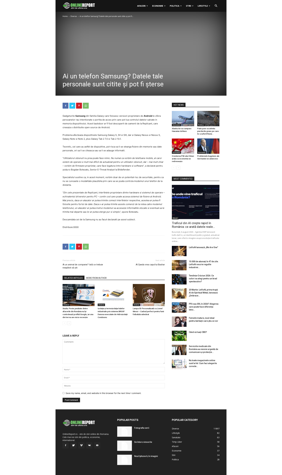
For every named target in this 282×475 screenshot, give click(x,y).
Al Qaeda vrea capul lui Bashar (150, 264)
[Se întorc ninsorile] (124, 446)
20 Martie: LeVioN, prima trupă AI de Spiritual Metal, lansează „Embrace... (203, 293)
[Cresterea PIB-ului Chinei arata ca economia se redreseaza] (183, 146)
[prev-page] (64, 323)
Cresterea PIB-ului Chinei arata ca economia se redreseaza (183, 158)
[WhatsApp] (86, 106)
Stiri (188, 5)
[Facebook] (65, 106)
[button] (215, 6)
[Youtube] (97, 445)
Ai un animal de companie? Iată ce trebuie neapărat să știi (83, 266)
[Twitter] (72, 106)
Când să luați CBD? (198, 332)
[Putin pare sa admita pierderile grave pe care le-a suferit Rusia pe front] (208, 118)
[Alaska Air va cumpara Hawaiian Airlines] (183, 118)
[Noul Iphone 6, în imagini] (124, 460)
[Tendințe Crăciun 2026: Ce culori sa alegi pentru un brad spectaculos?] (179, 279)
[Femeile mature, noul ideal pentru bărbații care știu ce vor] (179, 322)
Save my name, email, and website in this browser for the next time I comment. (103, 393)
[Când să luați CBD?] (179, 336)
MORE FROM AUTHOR (96, 278)
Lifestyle (203, 5)
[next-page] (69, 323)
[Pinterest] (79, 106)
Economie (157, 5)
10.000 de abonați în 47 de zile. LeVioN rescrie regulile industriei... (204, 264)
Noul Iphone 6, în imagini (146, 456)
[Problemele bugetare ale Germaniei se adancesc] (208, 146)
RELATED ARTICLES (73, 278)
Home (65, 16)
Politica (174, 5)
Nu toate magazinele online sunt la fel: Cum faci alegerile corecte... (203, 363)
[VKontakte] (89, 445)
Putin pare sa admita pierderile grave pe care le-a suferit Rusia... (208, 131)
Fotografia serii (141, 428)
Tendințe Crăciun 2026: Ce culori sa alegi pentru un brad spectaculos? (203, 278)
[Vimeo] (81, 445)
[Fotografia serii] (124, 431)
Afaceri (141, 5)
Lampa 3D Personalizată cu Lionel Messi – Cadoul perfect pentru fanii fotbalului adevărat (148, 311)
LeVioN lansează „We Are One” (203, 247)
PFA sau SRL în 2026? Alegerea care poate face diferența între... (203, 307)
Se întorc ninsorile (143, 442)
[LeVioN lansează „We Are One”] (179, 251)
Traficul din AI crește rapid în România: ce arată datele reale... (193, 225)
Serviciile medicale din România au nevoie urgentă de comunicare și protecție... (203, 349)
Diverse (73, 16)
